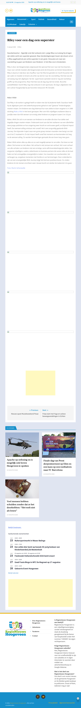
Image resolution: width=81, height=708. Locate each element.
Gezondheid (51, 19)
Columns (31, 24)
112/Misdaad (11, 24)
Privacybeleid (53, 703)
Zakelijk (22, 24)
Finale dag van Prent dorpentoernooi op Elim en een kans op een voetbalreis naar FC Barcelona (57, 465)
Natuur (62, 19)
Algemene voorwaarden (67, 703)
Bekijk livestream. (14, 527)
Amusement (21, 19)
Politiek (41, 19)
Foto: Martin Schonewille (16, 168)
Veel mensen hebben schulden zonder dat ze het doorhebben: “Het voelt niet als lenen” (21, 506)
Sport (33, 19)
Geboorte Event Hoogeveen (26, 568)
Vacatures (35, 631)
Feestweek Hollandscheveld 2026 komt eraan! (35, 555)
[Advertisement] (40, 383)
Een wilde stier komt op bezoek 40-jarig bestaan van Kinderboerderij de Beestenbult (37, 548)
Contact (35, 636)
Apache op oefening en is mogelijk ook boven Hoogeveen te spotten (44, 2)
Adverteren (36, 627)
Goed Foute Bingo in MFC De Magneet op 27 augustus (37, 562)
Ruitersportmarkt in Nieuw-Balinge (30, 540)
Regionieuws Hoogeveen (18, 703)
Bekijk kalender (13, 573)
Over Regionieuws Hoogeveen (38, 622)
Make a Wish (18, 111)
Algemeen (10, 19)
